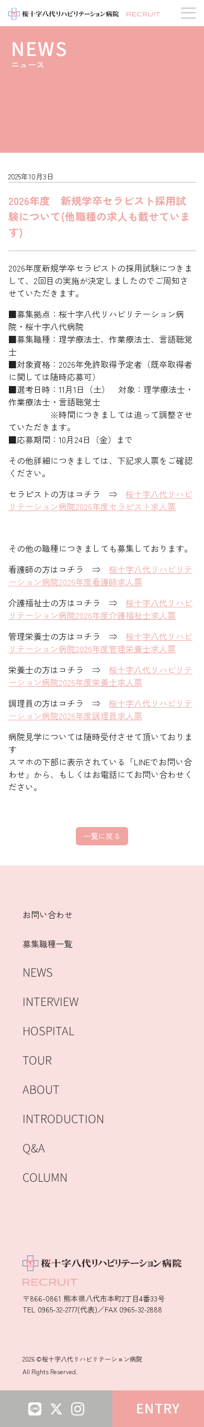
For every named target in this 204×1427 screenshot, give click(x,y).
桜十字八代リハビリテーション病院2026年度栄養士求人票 (100, 675)
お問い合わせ (47, 914)
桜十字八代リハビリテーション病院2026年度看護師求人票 (100, 575)
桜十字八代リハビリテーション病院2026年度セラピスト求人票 (100, 500)
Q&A (33, 1148)
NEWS (37, 973)
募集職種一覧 (47, 943)
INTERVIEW (50, 1002)
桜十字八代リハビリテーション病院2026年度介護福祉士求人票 (100, 608)
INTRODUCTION (63, 1119)
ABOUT (41, 1090)
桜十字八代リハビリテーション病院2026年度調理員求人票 (100, 709)
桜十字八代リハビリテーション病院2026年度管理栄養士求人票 (100, 642)
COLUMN (44, 1178)
